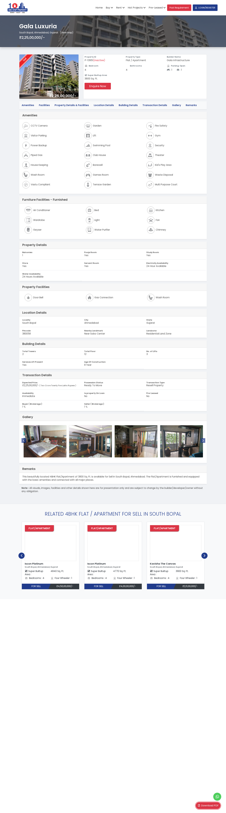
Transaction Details (155, 105)
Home (99, 7)
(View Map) (66, 32)
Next (203, 440)
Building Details (128, 105)
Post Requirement (179, 7)
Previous (24, 440)
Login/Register (206, 7)
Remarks (191, 105)
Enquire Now (97, 86)
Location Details (104, 105)
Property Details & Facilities (72, 105)
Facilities (44, 105)
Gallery (176, 105)
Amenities (28, 105)
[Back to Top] (217, 806)
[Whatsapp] (217, 797)
